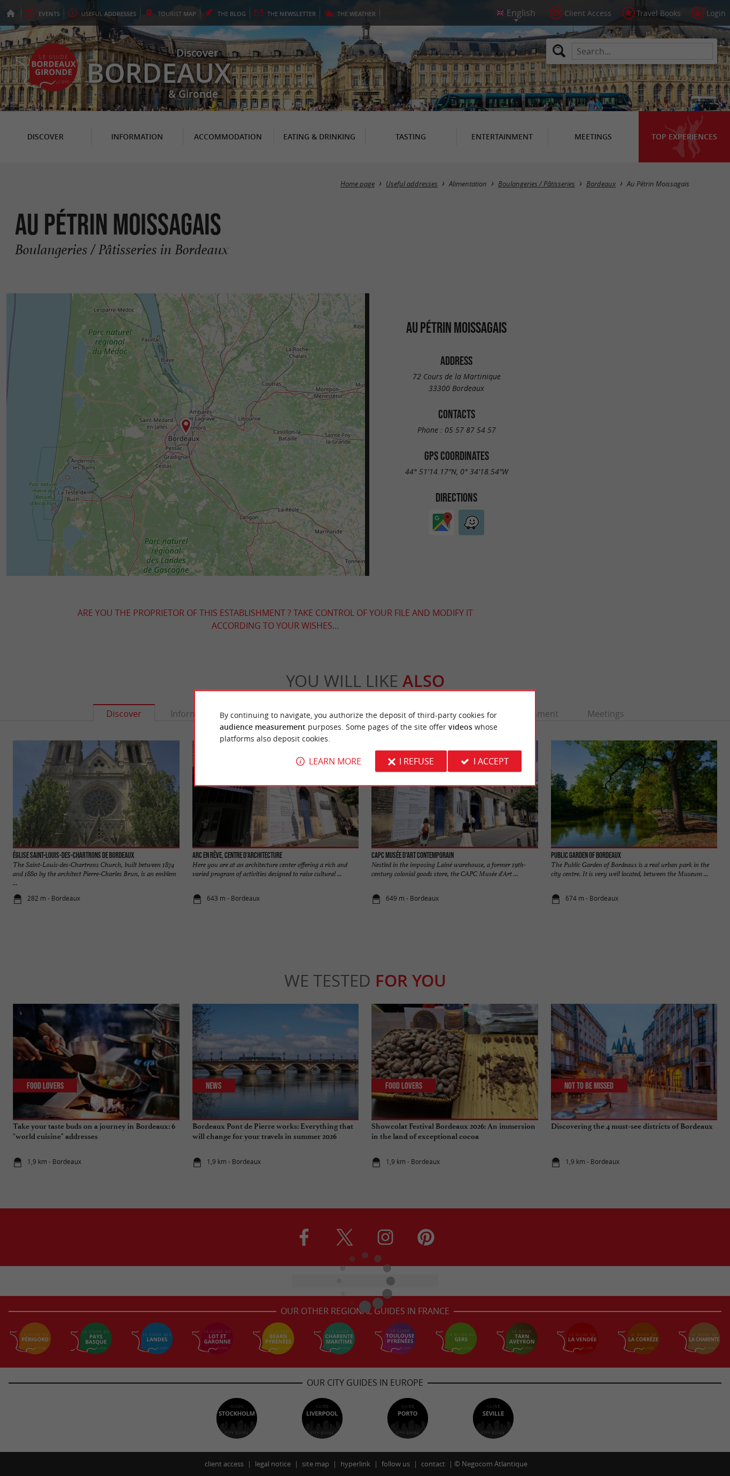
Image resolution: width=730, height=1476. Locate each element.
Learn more (335, 761)
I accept (491, 761)
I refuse (416, 761)
